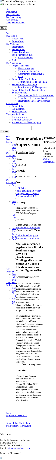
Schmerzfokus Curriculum (24, 84)
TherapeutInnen (19, 117)
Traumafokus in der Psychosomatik (34, 100)
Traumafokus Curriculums (28, 227)
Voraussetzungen (26, 68)
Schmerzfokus (18, 49)
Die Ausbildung (13, 17)
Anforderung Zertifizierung (31, 73)
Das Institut (11, 12)
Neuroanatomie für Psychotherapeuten (36, 95)
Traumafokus (18, 46)
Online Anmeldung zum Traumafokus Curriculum (27, 236)
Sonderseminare (19, 92)
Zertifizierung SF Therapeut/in (32, 87)
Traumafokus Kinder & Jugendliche (29, 90)
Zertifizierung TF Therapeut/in (32, 82)
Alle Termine (12, 20)
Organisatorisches (20, 65)
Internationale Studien (22, 55)
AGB (20, 76)
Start (8, 9)
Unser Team (17, 38)
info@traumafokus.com (18, 448)
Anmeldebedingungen (28, 71)
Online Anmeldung (49, 160)
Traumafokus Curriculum (24, 79)
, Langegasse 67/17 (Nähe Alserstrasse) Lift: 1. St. (28, 193)
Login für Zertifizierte (22, 119)
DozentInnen (18, 41)
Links (14, 60)
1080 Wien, (21, 188)
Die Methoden (13, 14)
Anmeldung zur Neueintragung (26, 122)
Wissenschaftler (25, 57)
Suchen (4, 131)
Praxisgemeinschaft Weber (28, 190)
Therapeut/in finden (15, 22)
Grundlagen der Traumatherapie (33, 98)
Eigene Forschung (20, 52)
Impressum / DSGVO (16, 415)
